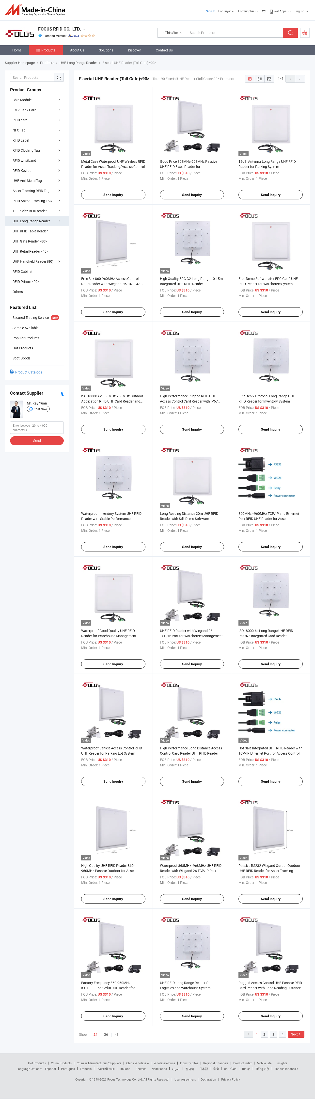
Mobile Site (264, 1063)
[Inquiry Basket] (264, 11)
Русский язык (106, 1069)
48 (117, 1034)
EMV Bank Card (24, 110)
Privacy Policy (230, 1079)
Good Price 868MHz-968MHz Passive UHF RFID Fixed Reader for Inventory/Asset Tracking (188, 166)
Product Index (242, 1063)
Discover (134, 50)
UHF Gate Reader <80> (30, 241)
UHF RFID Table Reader (30, 231)
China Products (61, 1063)
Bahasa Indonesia (286, 1069)
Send (37, 440)
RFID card (20, 120)
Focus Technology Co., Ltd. (125, 1079)
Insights (282, 1063)
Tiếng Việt (262, 1069)
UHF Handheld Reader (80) (33, 261)
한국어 (189, 1069)
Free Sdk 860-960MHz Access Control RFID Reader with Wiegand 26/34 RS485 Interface (111, 283)
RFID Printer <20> (26, 281)
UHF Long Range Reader (31, 221)
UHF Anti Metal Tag (27, 180)
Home (16, 50)
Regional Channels (215, 1063)
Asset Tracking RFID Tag (31, 190)
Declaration (208, 1079)
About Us (77, 50)
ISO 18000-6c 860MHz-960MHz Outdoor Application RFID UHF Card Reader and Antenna (112, 401)
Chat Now (40, 409)
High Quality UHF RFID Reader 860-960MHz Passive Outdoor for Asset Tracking (108, 870)
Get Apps (280, 11)
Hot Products (37, 1063)
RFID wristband (24, 160)
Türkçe (246, 1069)
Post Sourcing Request (305, 33)
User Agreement (185, 1079)
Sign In (210, 11)
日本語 (203, 1069)
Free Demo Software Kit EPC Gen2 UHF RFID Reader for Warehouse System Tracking (268, 283)
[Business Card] (62, 393)
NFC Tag (19, 130)
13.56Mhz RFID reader (30, 211)
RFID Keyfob (22, 170)
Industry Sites (189, 1063)
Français (86, 1069)
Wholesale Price (164, 1063)
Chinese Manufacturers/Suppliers (99, 1063)
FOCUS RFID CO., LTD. (59, 29)
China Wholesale (137, 1063)
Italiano (125, 1069)
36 (106, 1034)
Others (18, 291)
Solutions (106, 50)
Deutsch (141, 1069)
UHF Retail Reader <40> (30, 251)
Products (48, 50)
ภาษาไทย (230, 1069)
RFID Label (21, 140)
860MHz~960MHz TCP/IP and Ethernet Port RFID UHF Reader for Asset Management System (268, 518)
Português (68, 1069)
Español (50, 1069)
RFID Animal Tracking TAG (32, 200)
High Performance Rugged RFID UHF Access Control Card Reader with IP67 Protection (189, 401)
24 (95, 1034)
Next (294, 1034)
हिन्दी (216, 1069)
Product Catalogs (28, 372)
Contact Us (164, 50)
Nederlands (159, 1069)
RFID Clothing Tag (26, 150)
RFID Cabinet (22, 271)
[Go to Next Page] (300, 78)
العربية (176, 1069)
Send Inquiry (113, 195)
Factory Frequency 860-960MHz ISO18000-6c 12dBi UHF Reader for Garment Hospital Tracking (108, 987)
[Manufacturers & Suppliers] (36, 10)
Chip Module (22, 99)
